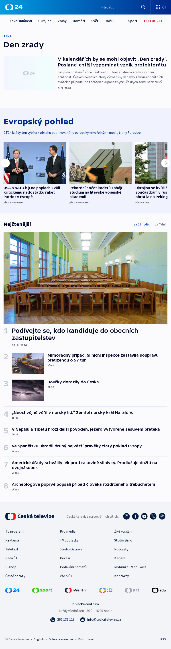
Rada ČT (11, 558)
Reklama (12, 540)
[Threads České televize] (162, 516)
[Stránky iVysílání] (76, 590)
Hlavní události (20, 21)
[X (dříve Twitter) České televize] (153, 516)
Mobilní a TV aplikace (130, 567)
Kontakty (121, 576)
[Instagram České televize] (126, 516)
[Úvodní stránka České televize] (30, 516)
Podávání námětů (73, 567)
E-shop (10, 567)
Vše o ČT (66, 576)
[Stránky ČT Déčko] (105, 590)
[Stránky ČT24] (12, 590)
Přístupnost (86, 639)
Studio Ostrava (71, 549)
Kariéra (119, 558)
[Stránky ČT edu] (159, 590)
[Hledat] (143, 7)
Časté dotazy (15, 576)
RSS (163, 639)
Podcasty (121, 549)
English (38, 639)
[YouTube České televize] (144, 516)
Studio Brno (123, 540)
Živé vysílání (123, 531)
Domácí (79, 21)
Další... (110, 21)
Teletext (11, 549)
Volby (62, 21)
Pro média (67, 531)
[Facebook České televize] (135, 516)
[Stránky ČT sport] (42, 590)
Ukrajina (44, 21)
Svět (94, 21)
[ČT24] (13, 7)
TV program (14, 531)
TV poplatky (69, 540)
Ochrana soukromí (61, 639)
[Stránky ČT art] (132, 590)
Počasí (65, 558)
